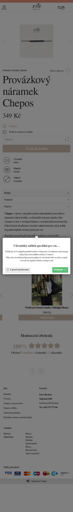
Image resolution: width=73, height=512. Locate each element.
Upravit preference (19, 269)
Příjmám (58, 269)
